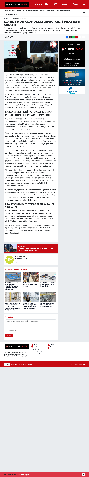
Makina (42, 11)
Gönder (9, 335)
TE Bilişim (82, 364)
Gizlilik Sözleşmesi (38, 350)
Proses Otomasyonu (32, 11)
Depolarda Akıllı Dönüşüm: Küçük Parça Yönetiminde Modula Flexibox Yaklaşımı (30, 305)
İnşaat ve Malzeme (11, 14)
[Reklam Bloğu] (72, 54)
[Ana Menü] (84, 12)
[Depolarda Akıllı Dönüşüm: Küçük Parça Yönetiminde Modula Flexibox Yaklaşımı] (31, 297)
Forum (67, 4)
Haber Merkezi (21, 259)
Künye (51, 354)
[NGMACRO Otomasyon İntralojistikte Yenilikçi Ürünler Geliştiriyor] (48, 297)
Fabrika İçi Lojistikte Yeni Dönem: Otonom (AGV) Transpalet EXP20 (48, 284)
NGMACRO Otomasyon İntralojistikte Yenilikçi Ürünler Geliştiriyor (47, 304)
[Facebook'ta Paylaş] (67, 37)
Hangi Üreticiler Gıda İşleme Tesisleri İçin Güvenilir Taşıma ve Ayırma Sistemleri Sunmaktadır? (11, 286)
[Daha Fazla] (76, 37)
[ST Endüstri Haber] (17, 4)
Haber (35, 344)
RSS (7, 364)
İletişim (52, 350)
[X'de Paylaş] (70, 37)
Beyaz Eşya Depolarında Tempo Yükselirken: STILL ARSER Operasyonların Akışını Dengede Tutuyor (12, 306)
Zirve (76, 4)
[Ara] (84, 4)
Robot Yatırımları (9, 11)
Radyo (39, 4)
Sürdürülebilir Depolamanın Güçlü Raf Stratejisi (30, 284)
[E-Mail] (16, 262)
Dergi (49, 4)
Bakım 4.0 (20, 11)
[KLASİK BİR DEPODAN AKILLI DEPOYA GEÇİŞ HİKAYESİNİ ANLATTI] (31, 56)
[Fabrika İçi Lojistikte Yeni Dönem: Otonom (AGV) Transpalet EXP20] (48, 277)
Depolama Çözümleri (63, 11)
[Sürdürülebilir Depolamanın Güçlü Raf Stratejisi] (31, 277)
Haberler (7, 18)
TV (58, 4)
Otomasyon (51, 11)
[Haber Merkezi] (9, 259)
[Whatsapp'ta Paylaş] (73, 37)
